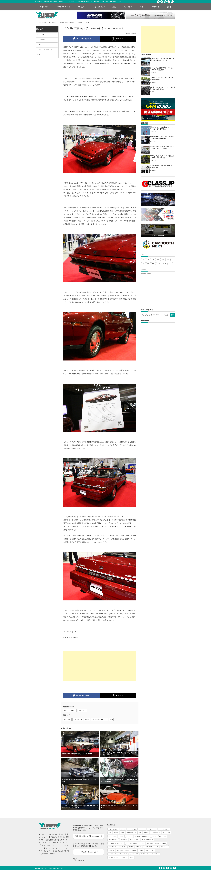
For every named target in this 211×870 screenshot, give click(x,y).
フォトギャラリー (113, 839)
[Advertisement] (99, 666)
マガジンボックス (113, 829)
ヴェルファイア (134, 853)
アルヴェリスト (150, 850)
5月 (163, 259)
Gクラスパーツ (152, 829)
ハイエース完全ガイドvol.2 (159, 836)
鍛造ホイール (124, 839)
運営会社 (75, 859)
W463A (116, 832)
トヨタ (131, 857)
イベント (45, 22)
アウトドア (138, 846)
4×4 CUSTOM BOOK (147, 839)
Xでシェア (119, 695)
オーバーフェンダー (163, 829)
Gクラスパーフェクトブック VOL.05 (118, 857)
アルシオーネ (41, 39)
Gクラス (123, 829)
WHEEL (146, 832)
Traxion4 (121, 836)
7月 (143, 263)
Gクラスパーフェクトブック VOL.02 (118, 853)
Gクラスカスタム (132, 829)
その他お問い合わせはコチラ (88, 852)
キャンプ (141, 850)
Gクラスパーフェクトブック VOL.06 (150, 853)
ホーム (40, 22)
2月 (148, 259)
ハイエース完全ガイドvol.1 (151, 846)
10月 (158, 263)
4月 (158, 259)
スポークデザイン (131, 832)
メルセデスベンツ (155, 832)
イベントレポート (53, 22)
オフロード (111, 850)
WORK (131, 846)
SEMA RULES (112, 836)
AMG (140, 832)
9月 (153, 263)
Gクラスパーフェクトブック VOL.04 (126, 850)
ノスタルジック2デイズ (44, 49)
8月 (148, 263)
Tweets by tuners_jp (146, 273)
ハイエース (142, 829)
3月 (153, 259)
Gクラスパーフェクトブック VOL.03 (156, 843)
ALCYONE (40, 34)
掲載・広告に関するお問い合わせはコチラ (88, 836)
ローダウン (129, 836)
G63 (110, 832)
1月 (143, 259)
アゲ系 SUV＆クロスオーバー (116, 843)
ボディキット (164, 846)
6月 (168, 259)
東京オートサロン (134, 839)
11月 (164, 263)
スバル (39, 44)
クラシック (82, 711)
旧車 (38, 55)
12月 (170, 263)
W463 (122, 832)
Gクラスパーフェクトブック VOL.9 (135, 843)
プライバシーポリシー (78, 860)
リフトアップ (166, 832)
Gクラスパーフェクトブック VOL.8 (117, 846)
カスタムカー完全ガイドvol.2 (142, 836)
